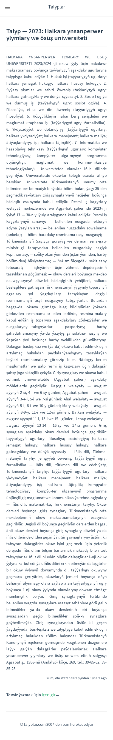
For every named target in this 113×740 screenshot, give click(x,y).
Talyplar (56, 7)
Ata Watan (62, 678)
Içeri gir (48, 694)
